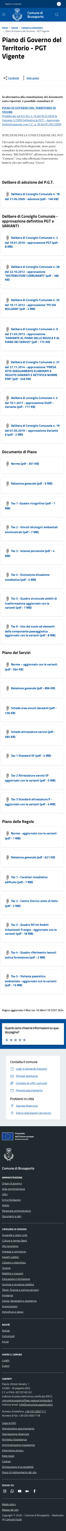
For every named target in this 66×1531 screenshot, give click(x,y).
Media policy (9, 1504)
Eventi (5, 1366)
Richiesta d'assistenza (14, 1439)
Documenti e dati (11, 1216)
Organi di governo (12, 1183)
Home (5, 27)
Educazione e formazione (16, 1279)
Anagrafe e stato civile (14, 1235)
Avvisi (5, 1341)
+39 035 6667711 (35, 1411)
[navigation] (4, 14)
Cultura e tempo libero (14, 1240)
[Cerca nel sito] (57, 15)
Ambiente (7, 1295)
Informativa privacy (13, 1450)
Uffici (5, 1194)
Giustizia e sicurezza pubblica (18, 1284)
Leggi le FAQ (9, 1423)
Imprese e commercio (14, 1251)
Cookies (6, 1461)
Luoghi (5, 1360)
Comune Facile (13, 1519)
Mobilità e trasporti (12, 1273)
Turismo (6, 1268)
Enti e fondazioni (11, 1200)
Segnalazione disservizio (15, 1434)
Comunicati (8, 1336)
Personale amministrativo (16, 1211)
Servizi (14, 27)
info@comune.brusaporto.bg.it (36, 1404)
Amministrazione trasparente (18, 1445)
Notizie (6, 1331)
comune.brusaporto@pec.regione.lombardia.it (27, 1400)
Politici (5, 1205)
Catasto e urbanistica (32, 27)
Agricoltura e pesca (12, 1312)
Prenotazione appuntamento (18, 1428)
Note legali (8, 1456)
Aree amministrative (13, 1189)
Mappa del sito (10, 1510)
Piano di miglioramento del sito (19, 1472)
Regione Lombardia (13, 3)
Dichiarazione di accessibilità (18, 1467)
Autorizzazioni (10, 1306)
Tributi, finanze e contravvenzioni (20, 1290)
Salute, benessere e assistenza (19, 1301)
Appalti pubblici (10, 1257)
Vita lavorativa (10, 1246)
